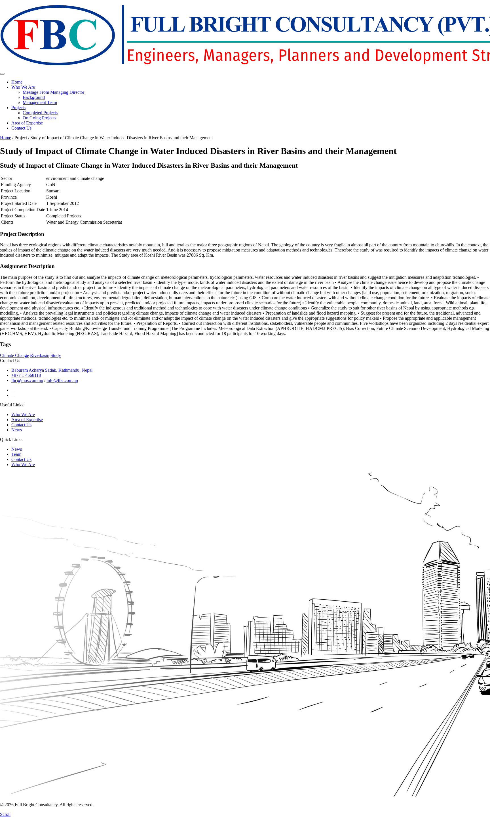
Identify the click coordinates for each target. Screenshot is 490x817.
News (16, 429)
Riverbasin (39, 355)
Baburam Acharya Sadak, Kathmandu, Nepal (51, 370)
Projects (18, 107)
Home (16, 82)
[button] (36, 87)
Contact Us (21, 128)
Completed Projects (40, 112)
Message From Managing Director (53, 92)
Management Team (40, 102)
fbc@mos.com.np (27, 380)
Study (55, 355)
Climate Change (14, 355)
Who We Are (23, 87)
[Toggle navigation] (2, 74)
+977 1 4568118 (26, 375)
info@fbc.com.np (62, 380)
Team (16, 454)
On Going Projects (39, 117)
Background (34, 97)
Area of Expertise (27, 122)
